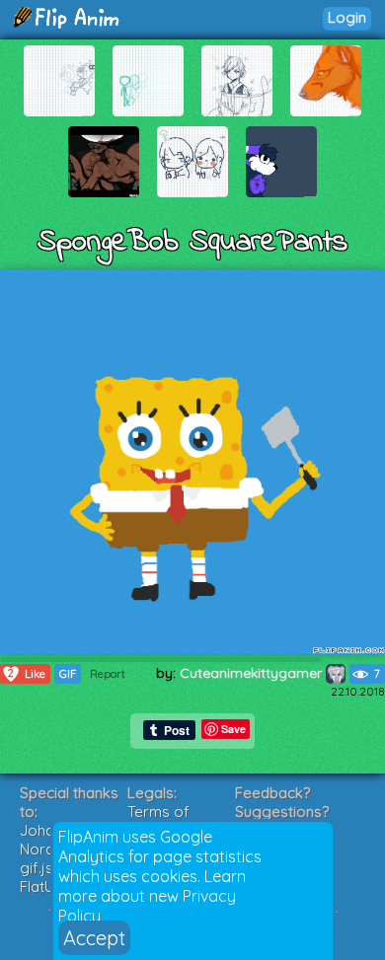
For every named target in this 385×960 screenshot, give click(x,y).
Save (233, 728)
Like (26, 673)
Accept (94, 937)
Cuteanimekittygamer (253, 673)
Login (347, 17)
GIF (67, 674)
